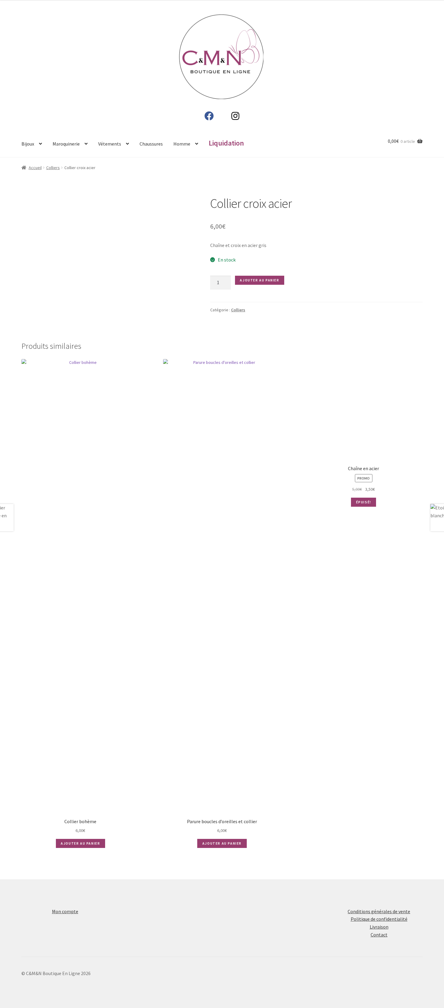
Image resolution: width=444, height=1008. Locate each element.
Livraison (379, 939)
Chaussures (151, 144)
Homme (181, 144)
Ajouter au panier (259, 280)
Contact (379, 946)
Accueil (35, 167)
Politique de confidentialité (379, 931)
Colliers (53, 167)
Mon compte (65, 923)
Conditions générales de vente (379, 923)
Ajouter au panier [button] (80, 843)
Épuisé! (363, 855)
